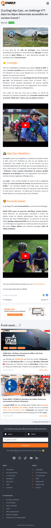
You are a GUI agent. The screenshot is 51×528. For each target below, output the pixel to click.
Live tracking (10, 503)
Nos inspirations (12, 473)
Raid (37, 478)
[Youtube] (31, 458)
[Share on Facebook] (47, 295)
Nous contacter (11, 506)
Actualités (9, 470)
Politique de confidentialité (15, 517)
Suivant (43, 300)
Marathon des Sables (20, 407)
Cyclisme (9, 487)
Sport (10, 434)
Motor (33, 434)
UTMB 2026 (19, 359)
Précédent (8, 300)
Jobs (8, 508)
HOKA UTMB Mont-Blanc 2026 (13, 410)
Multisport (10, 478)
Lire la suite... (43, 370)
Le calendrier (10, 475)
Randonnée (40, 484)
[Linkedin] (37, 458)
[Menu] (47, 3)
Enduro (38, 487)
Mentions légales (12, 514)
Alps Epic (4, 23)
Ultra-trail (9, 481)
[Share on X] (43, 295)
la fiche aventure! (39, 284)
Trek (7, 484)
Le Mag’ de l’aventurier (40, 422)
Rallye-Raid (40, 481)
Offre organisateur (12, 511)
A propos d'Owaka (12, 500)
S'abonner (25, 445)
